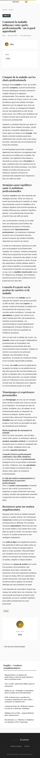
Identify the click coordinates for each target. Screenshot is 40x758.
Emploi (11, 9)
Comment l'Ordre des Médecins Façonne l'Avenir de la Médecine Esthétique (19, 707)
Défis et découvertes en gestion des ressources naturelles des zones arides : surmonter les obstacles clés (19, 699)
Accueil (4, 9)
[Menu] (26, 1)
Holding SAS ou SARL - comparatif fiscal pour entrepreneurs (19, 714)
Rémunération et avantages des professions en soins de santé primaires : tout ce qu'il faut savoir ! (19, 677)
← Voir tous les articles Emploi (13, 647)
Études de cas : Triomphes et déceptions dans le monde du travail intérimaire (19, 692)
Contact (27, 746)
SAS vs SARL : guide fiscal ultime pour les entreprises (20, 685)
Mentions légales (16, 746)
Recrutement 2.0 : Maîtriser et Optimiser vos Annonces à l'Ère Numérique (19, 721)
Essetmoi (24, 739)
